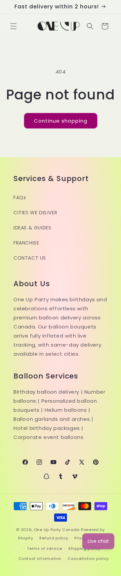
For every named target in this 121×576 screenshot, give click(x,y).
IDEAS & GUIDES (32, 227)
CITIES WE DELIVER (35, 212)
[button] (13, 26)
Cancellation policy (88, 558)
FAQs (19, 197)
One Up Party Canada (57, 529)
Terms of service (44, 548)
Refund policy (53, 538)
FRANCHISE (26, 242)
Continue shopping (60, 120)
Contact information (39, 558)
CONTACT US (29, 258)
